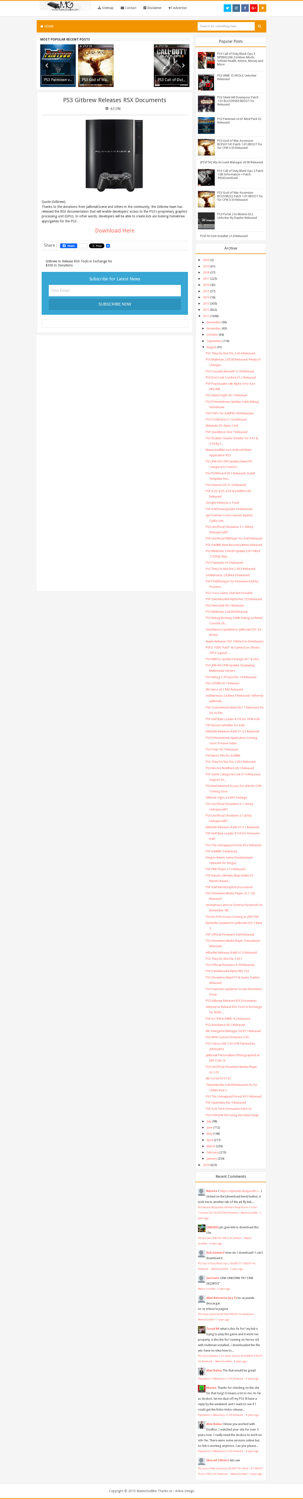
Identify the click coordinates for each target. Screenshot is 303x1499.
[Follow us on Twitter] (227, 8)
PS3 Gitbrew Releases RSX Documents (114, 100)
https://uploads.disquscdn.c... (240, 1191)
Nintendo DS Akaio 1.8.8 (222, 425)
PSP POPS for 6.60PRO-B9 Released (230, 413)
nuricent (212, 1278)
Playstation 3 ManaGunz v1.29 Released (221, 1378)
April (210, 1140)
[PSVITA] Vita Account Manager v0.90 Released (231, 162)
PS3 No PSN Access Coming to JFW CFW (232, 917)
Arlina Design (184, 1491)
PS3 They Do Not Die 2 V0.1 (224, 958)
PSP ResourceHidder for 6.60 (225, 725)
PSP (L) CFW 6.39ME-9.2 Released (228, 1018)
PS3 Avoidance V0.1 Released (225, 1025)
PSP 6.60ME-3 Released (221, 851)
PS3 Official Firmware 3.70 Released (230, 965)
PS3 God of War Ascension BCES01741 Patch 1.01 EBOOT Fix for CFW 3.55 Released (239, 144)
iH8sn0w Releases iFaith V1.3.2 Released (232, 731)
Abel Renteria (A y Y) (221, 1298)
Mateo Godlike (206, 1288)
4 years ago (215, 1243)
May (209, 1133)
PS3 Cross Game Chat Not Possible (229, 593)
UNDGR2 (212, 1227)
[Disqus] (114, 400)
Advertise (179, 8)
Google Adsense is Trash (222, 502)
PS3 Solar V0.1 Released (222, 749)
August (211, 347)
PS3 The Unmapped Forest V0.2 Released (233, 845)
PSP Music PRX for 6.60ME (223, 755)
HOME (48, 26)
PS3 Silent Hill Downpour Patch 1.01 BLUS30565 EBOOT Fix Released (237, 101)
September (214, 341)
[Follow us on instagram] (236, 8)
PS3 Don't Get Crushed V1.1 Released (231, 377)
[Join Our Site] (262, 8)
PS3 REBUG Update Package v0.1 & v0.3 (232, 659)
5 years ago (236, 1268)
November (214, 328)
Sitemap (107, 8)
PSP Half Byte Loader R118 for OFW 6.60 (233, 719)
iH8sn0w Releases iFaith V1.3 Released (231, 952)
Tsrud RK (212, 1328)
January (212, 1158)
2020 (206, 260)
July (209, 1121)
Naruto (212, 1191)
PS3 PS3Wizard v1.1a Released (226, 419)
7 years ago (223, 1319)
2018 (206, 272)
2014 (206, 297)
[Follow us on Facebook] (245, 8)
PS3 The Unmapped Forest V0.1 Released (233, 1096)
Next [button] (183, 66)
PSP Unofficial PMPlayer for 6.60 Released (234, 538)
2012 (206, 309)
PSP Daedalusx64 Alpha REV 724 (227, 971)
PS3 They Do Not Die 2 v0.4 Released (230, 353)
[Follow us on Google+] (254, 8)
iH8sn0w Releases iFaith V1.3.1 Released (232, 827)
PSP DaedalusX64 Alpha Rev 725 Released (234, 599)
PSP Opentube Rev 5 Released (226, 1102)
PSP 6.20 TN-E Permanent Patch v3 (229, 1109)
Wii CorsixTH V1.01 (218, 1078)
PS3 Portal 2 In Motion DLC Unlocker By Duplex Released (237, 215)
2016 (206, 285)
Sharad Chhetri (217, 1460)
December (214, 322)
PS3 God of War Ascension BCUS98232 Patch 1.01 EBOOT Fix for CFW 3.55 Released (240, 196)
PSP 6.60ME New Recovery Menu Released (234, 545)
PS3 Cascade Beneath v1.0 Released (230, 371)
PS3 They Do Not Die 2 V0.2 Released (230, 761)
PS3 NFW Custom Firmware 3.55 (227, 1037)
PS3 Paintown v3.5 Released (224, 562)
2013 (206, 303)
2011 (206, 316)
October (212, 334)
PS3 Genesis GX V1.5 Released (226, 485)
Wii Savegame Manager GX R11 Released (233, 1031)
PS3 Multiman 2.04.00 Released (226, 611)
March (211, 1146)
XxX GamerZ (215, 1252)
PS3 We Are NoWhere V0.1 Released (230, 768)
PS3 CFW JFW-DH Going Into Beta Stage (232, 1115)
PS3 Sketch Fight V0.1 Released (226, 395)
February (213, 1152)
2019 (206, 266)
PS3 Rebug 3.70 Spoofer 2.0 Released (231, 677)
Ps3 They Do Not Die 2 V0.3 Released (230, 569)
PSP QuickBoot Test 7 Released (226, 432)
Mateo (211, 1387)
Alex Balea (214, 1370)
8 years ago (240, 1361)
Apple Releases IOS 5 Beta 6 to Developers (235, 641)
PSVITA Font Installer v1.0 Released (224, 236)
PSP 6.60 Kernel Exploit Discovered (229, 887)
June (210, 1127)
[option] (58, 65)
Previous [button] (47, 66)
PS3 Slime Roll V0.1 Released (225, 605)
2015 (206, 291)
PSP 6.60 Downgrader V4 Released (229, 509)
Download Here (114, 230)
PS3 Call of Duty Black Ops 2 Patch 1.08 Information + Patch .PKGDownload (240, 174)
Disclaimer (154, 8)
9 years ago (255, 1473)
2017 (206, 278)
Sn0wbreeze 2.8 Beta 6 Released (228, 575)
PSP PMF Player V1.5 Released (225, 869)
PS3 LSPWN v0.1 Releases (223, 683)
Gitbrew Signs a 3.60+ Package (226, 797)
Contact (130, 8)
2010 (206, 1165)
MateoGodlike (147, 1491)
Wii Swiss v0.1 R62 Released (224, 689)
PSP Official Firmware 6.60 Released (230, 934)
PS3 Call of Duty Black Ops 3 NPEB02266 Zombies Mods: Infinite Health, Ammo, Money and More (240, 59)
